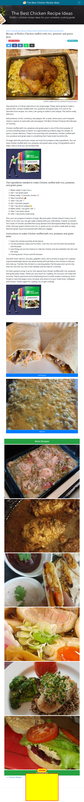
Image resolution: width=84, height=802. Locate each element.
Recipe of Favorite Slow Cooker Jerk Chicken (42, 525)
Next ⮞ (42, 432)
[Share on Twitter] (8, 45)
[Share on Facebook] (14, 45)
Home (8, 31)
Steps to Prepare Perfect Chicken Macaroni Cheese (42, 404)
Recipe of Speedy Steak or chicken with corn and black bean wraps (42, 347)
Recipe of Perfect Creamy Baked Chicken (42, 471)
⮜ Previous (42, 375)
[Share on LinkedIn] (20, 45)
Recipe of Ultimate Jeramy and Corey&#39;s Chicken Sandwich (42, 742)
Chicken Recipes (16, 31)
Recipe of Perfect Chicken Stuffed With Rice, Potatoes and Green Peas (43, 31)
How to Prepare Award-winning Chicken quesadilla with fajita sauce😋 (42, 579)
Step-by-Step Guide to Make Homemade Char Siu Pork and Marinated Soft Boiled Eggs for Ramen (41, 634)
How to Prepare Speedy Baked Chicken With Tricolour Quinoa (42, 688)
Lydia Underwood (14, 41)
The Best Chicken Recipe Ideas (42, 2)
